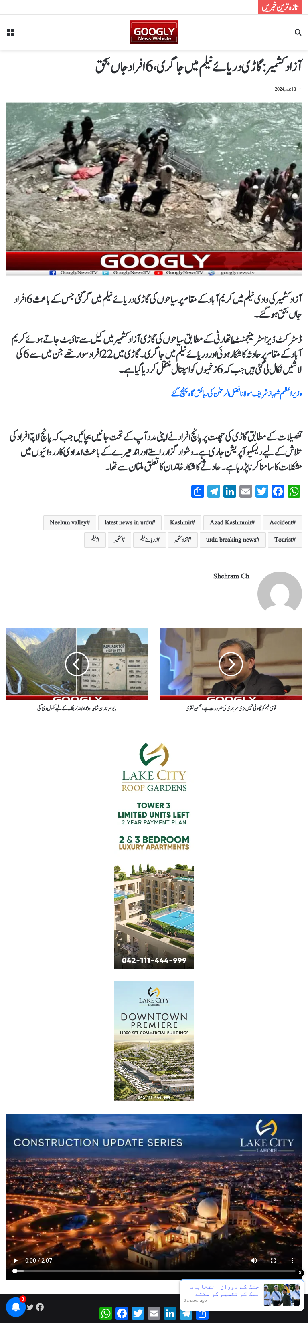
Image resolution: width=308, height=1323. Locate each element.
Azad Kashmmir (230, 522)
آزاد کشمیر (181, 540)
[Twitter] (30, 1307)
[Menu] (10, 35)
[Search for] (298, 35)
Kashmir (181, 522)
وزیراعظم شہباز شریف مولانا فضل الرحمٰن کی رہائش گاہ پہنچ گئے (236, 393)
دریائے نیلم (148, 540)
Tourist (283, 540)
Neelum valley (68, 522)
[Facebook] (40, 1307)
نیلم (93, 540)
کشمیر (118, 540)
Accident (281, 522)
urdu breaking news (231, 540)
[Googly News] (154, 32)
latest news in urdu (128, 522)
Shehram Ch (231, 577)
